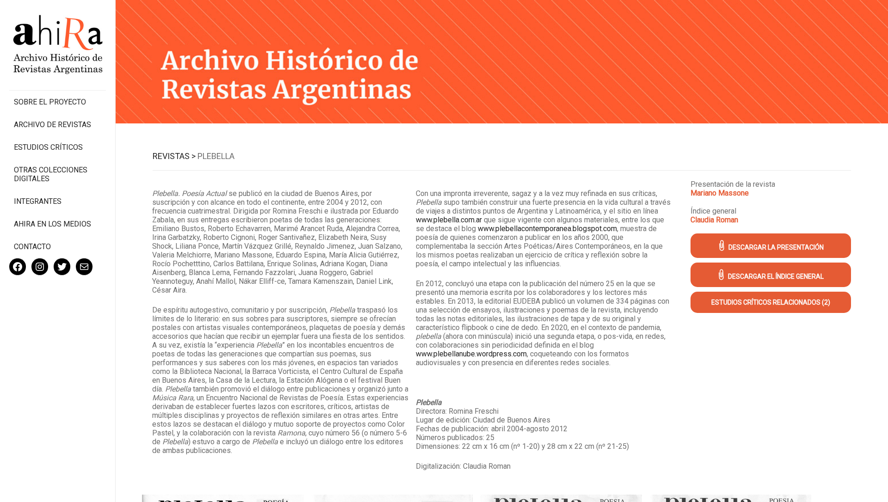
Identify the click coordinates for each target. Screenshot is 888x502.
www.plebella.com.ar (449, 219)
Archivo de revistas (52, 124)
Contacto (32, 246)
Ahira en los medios (52, 224)
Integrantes (38, 201)
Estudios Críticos (48, 147)
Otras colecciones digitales (50, 174)
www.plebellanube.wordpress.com (471, 353)
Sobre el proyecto (50, 102)
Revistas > (174, 156)
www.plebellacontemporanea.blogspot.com (547, 228)
